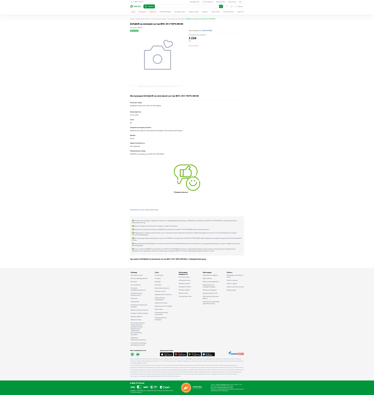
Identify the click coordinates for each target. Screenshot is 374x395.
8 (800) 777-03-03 (142, 363)
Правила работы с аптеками (161, 319)
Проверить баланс (185, 287)
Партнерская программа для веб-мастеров (211, 302)
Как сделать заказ (137, 275)
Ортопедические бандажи (176, 19)
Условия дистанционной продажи (139, 306)
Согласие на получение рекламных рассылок (139, 344)
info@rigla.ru (225, 390)
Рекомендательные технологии (161, 313)
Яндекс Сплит (241, 12)
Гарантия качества (161, 303)
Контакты (158, 285)
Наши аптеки (232, 2)
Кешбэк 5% (153, 12)
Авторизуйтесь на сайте (137, 210)
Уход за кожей (215, 12)
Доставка (134, 282)
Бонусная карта (220, 2)
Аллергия (205, 12)
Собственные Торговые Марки (211, 297)
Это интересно (136, 285)
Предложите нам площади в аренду (209, 286)
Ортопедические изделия (159, 19)
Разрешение (135, 302)
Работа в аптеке (232, 280)
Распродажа (142, 12)
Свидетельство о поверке (163, 306)
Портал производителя (211, 282)
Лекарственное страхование (160, 299)
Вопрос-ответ (183, 293)
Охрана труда (231, 290)
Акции (133, 12)
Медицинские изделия (143, 19)
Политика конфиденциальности (138, 289)
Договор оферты (136, 316)
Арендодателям (194, 2)
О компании (159, 275)
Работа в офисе (232, 283)
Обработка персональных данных (138, 339)
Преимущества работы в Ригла (235, 276)
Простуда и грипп (180, 12)
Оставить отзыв (160, 291)
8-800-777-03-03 (137, 383)
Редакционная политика (163, 294)
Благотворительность (162, 288)
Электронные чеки (185, 296)
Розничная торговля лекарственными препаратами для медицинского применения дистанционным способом (138, 328)
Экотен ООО (207, 31)
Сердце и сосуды (194, 12)
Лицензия (134, 298)
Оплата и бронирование (139, 278)
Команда (158, 282)
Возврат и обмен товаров (139, 313)
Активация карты (185, 280)
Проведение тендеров (210, 275)
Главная (132, 19)
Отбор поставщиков (210, 290)
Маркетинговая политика (139, 310)
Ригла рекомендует (165, 12)
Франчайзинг (207, 278)
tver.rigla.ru (190, 359)
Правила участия (184, 283)
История (158, 278)
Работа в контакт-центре (235, 287)
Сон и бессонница (228, 12)
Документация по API (210, 293)
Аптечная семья (184, 277)
